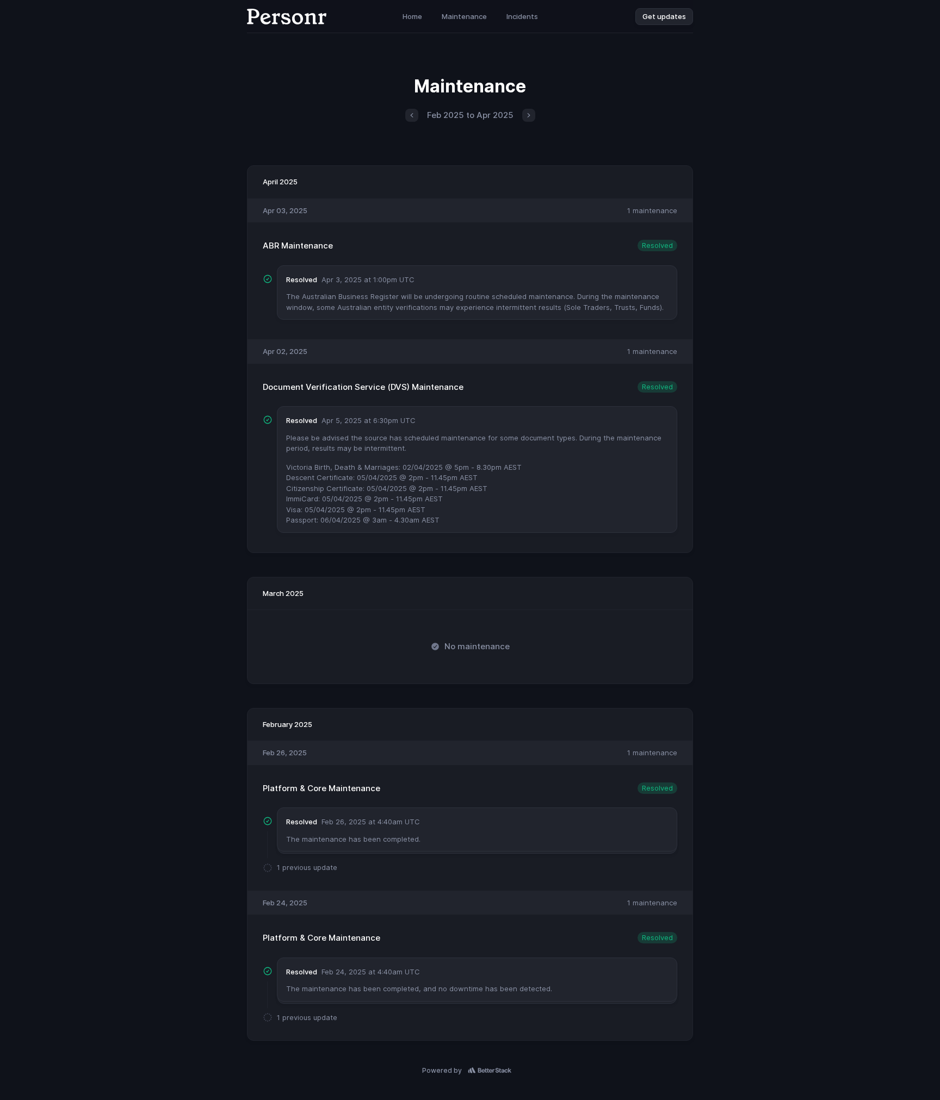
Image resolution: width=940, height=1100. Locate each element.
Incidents (522, 16)
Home (412, 16)
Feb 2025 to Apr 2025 (470, 115)
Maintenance (464, 16)
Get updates (664, 16)
